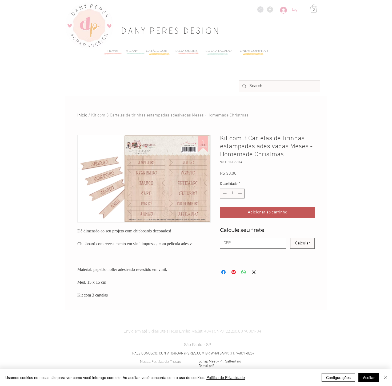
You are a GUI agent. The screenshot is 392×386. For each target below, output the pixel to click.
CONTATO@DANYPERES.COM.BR (184, 353)
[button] (313, 9)
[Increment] (240, 193)
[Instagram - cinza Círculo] (260, 9)
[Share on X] (254, 272)
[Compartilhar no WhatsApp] (244, 272)
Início (82, 115)
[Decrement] (224, 193)
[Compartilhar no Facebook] (223, 272)
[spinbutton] (232, 193)
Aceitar (369, 377)
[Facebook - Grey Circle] (270, 9)
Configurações (338, 377)
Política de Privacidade (225, 377)
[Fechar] (385, 377)
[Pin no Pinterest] (233, 272)
